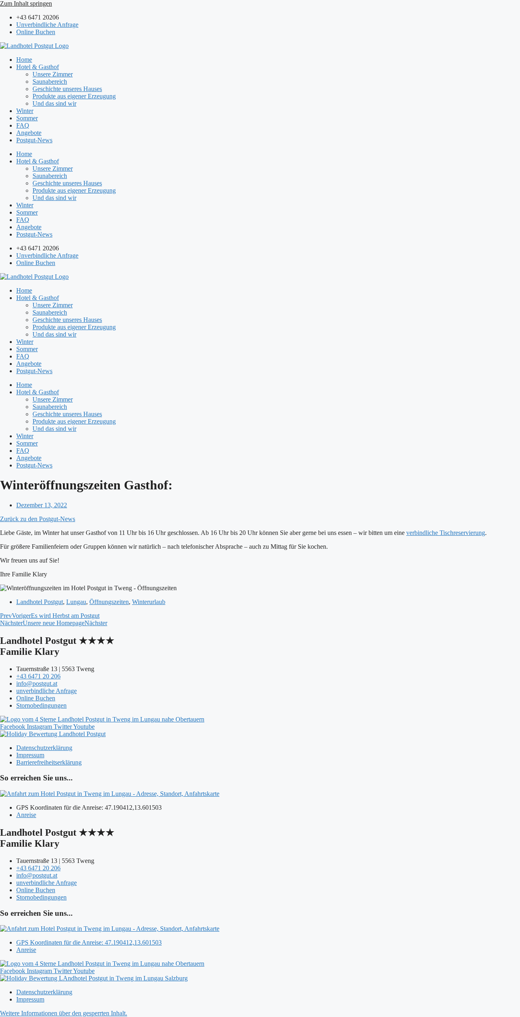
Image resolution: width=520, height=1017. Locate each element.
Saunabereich (49, 81)
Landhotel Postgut (39, 601)
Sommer (27, 118)
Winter (24, 110)
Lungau (76, 601)
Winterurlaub (148, 601)
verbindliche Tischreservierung (445, 532)
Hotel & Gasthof (37, 66)
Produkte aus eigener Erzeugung (74, 96)
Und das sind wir (54, 103)
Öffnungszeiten (109, 601)
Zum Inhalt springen (26, 3)
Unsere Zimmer (52, 74)
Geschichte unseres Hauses (67, 88)
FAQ (22, 125)
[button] (63, 1013)
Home (24, 59)
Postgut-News (34, 140)
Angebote (28, 132)
